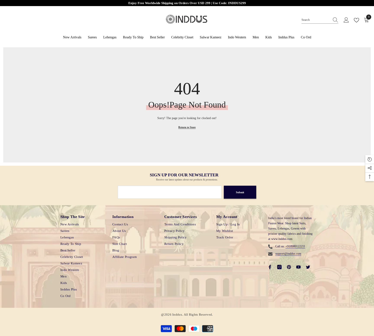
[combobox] (315, 20)
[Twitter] (308, 267)
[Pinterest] (288, 267)
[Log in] (346, 20)
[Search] (319, 20)
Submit (240, 192)
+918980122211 (295, 246)
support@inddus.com (288, 253)
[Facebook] (269, 267)
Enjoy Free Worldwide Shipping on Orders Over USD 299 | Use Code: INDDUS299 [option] (187, 3)
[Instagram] (279, 267)
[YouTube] (298, 267)
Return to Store (187, 127)
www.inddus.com (281, 239)
